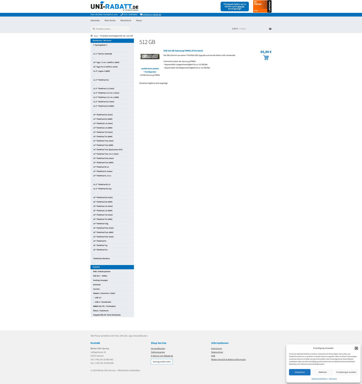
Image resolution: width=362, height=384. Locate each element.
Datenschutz (217, 352)
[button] (356, 348)
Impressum (333, 379)
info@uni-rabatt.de (152, 14)
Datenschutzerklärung (319, 379)
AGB (213, 355)
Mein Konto (110, 20)
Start (96, 35)
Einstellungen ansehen (346, 372)
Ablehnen (323, 372)
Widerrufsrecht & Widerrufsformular (228, 359)
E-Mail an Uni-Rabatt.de (162, 355)
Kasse (139, 20)
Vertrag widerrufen (162, 361)
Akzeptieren (300, 372)
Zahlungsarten (158, 352)
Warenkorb (125, 20)
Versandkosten (158, 348)
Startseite (95, 20)
